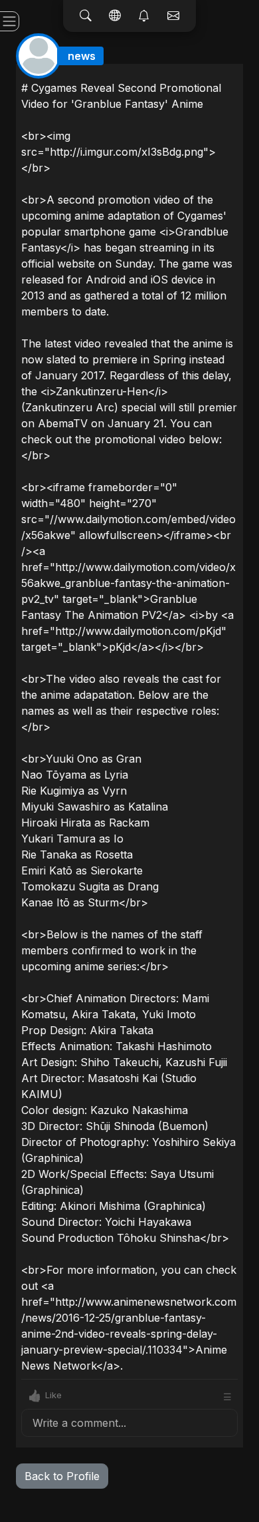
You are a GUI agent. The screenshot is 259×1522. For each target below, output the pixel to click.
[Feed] (115, 16)
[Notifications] (144, 16)
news (82, 56)
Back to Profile (62, 1476)
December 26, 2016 (194, 74)
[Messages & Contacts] (173, 16)
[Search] (86, 16)
